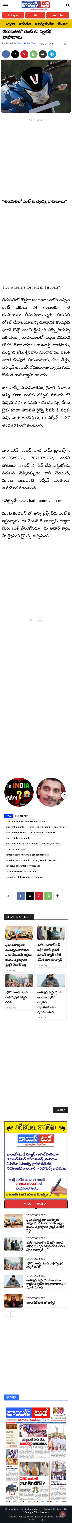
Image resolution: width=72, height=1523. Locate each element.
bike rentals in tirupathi (18, 837)
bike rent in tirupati (39, 826)
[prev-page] (6, 1314)
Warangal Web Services (36, 1512)
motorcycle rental (51, 843)
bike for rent (21, 815)
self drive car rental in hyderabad (23, 865)
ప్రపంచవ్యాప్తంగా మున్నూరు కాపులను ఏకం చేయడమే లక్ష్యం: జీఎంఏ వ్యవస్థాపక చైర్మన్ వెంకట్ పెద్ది (18, 954)
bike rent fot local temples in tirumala (25, 821)
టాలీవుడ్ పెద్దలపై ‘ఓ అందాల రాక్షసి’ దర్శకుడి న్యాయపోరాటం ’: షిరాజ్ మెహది (46, 1284)
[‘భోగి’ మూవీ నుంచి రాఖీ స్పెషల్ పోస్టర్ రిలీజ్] (19, 980)
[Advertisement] (36, 158)
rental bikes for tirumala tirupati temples (27, 854)
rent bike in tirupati (16, 849)
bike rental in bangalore (42, 832)
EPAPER (11, 1397)
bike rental (59, 826)
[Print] (43, 54)
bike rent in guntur (15, 826)
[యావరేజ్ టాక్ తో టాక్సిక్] (13, 1301)
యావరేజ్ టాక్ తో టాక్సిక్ (40, 1302)
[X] (15, 54)
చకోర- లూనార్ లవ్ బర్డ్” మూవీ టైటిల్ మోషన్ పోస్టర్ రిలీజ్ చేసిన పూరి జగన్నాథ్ (45, 1246)
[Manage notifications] (62, 1514)
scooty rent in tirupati (44, 860)
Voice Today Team (27, 43)
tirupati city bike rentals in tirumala (24, 876)
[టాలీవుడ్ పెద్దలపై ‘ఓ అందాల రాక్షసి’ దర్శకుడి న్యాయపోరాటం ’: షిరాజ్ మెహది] (51, 980)
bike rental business (16, 832)
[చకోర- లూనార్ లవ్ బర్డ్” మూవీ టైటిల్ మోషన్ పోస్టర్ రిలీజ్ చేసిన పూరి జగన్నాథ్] (51, 933)
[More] (57, 896)
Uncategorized (35, 1215)
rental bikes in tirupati (17, 860)
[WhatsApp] (34, 54)
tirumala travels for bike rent (21, 871)
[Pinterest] (24, 54)
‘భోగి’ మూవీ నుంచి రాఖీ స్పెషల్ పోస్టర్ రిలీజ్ (16, 997)
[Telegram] (52, 54)
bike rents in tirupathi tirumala (22, 843)
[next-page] (12, 1314)
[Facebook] (6, 54)
